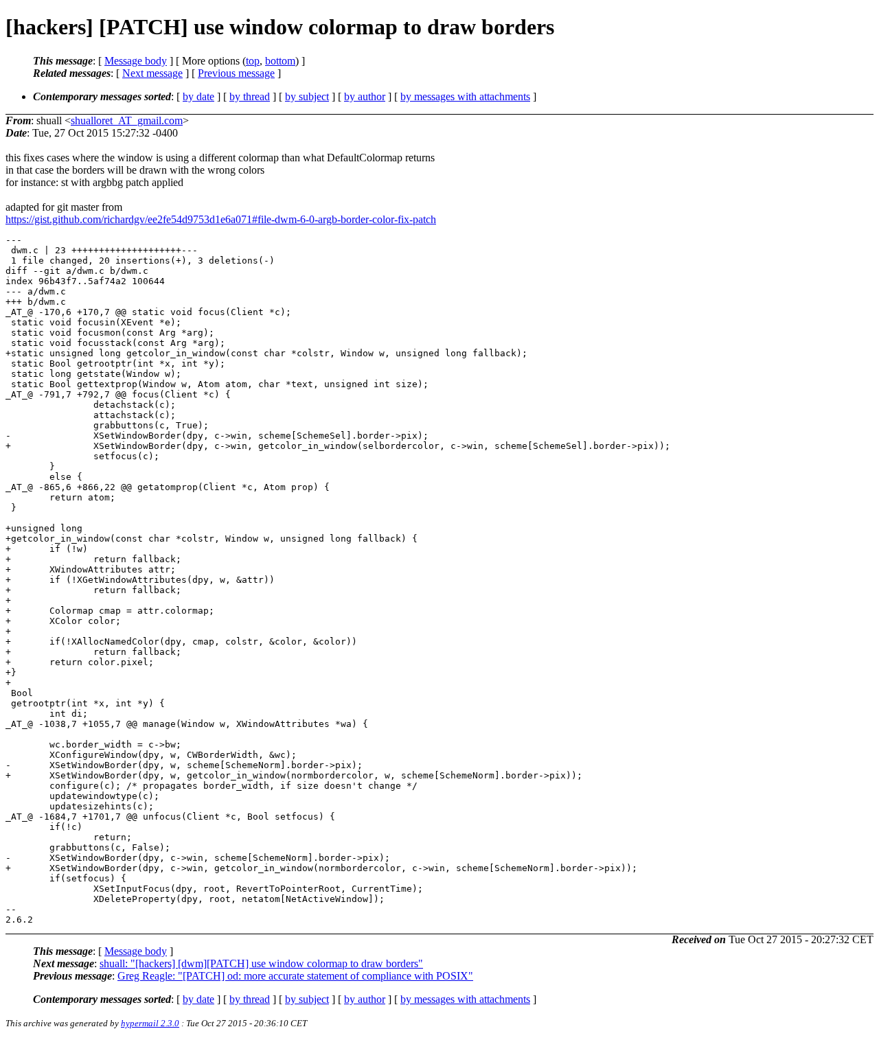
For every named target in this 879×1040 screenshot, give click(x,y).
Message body (135, 61)
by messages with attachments (465, 96)
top (253, 61)
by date (198, 96)
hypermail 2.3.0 (150, 1023)
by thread (249, 96)
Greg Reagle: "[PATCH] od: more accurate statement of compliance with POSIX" (295, 976)
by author (364, 96)
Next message (152, 73)
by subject (307, 96)
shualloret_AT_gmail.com (127, 120)
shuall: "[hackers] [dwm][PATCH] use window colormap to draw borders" (261, 963)
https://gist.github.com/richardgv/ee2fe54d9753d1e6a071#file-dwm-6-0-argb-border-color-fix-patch (220, 219)
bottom (280, 61)
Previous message (236, 73)
